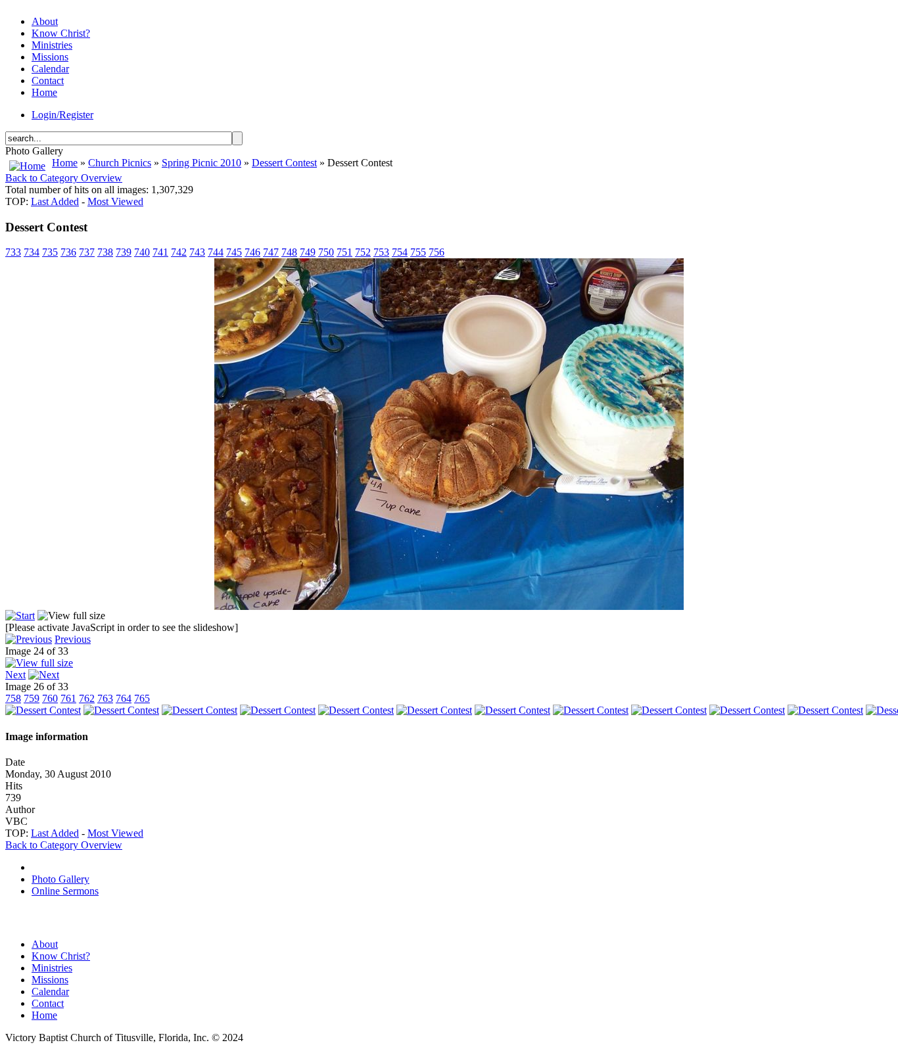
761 (68, 698)
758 (13, 698)
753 (381, 252)
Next (15, 674)
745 (234, 252)
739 (123, 252)
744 (216, 252)
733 (13, 252)
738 (105, 252)
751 (344, 252)
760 (50, 698)
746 (252, 252)
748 (289, 252)
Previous (73, 639)
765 (142, 698)
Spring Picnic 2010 (201, 162)
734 (31, 252)
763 (105, 698)
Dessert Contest (284, 162)
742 (179, 252)
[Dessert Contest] (449, 606)
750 (326, 252)
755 (418, 252)
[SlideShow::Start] (20, 615)
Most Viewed (115, 201)
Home (65, 162)
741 (160, 252)
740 (142, 252)
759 (31, 698)
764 (123, 698)
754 (400, 252)
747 (271, 252)
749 (308, 252)
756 (436, 252)
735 (50, 252)
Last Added (55, 201)
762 (87, 698)
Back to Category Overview (63, 177)
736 (68, 252)
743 (197, 252)
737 (87, 252)
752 (363, 252)
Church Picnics (119, 162)
